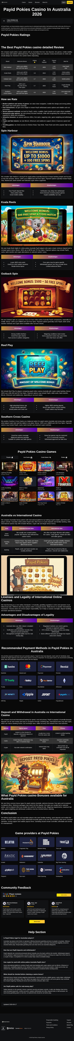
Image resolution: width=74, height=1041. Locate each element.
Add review (64, 895)
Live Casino (26, 457)
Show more (37, 921)
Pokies (63, 457)
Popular (8, 457)
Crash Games (45, 457)
